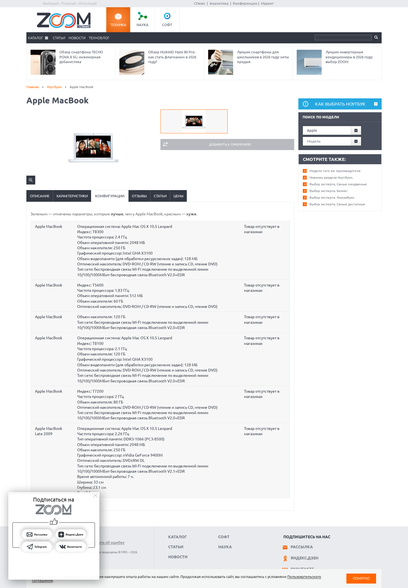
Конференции (245, 3)
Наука (142, 25)
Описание (39, 196)
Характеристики (72, 196)
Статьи (59, 38)
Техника (118, 25)
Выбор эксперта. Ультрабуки (331, 197)
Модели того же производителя (335, 171)
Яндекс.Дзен (304, 558)
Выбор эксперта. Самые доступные (337, 204)
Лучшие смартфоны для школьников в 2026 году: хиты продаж (263, 57)
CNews (199, 3)
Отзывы (139, 196)
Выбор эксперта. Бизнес (328, 191)
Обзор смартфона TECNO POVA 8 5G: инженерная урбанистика (81, 57)
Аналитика (219, 3)
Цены (178, 196)
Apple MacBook (48, 226)
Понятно (361, 578)
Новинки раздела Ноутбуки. (331, 177)
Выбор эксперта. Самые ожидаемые (338, 184)
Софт (167, 25)
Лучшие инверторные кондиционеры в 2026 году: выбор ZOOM (349, 57)
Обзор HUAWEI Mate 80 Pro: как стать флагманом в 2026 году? (172, 57)
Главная (32, 87)
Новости (77, 38)
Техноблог (99, 38)
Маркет (267, 3)
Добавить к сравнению (230, 144)
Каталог (35, 38)
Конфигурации (109, 196)
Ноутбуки (54, 87)
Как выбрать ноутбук (340, 103)
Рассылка (302, 547)
